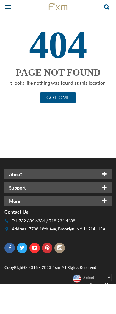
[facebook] (9, 248)
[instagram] (59, 248)
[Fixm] (58, 6)
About (15, 174)
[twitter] (22, 248)
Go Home (58, 97)
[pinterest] (47, 248)
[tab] (58, 174)
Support (17, 187)
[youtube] (34, 248)
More (15, 201)
